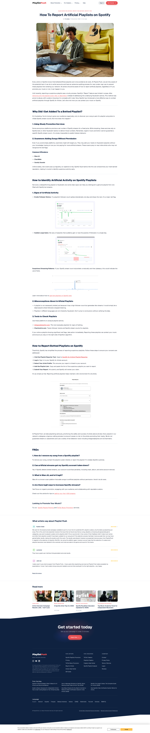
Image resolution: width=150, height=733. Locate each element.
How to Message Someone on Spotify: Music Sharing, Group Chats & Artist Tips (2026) (73, 684)
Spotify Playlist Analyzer (90, 666)
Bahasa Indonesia (62, 701)
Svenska (97, 701)
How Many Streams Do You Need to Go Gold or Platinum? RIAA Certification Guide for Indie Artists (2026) (74, 689)
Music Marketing (59, 603)
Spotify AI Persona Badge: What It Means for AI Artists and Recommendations (44, 684)
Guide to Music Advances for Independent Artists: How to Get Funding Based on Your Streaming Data (45, 688)
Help (84, 3)
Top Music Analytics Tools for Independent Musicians (107, 607)
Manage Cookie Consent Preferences (109, 710)
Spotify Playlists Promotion (73, 657)
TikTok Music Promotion (65, 508)
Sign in (102, 3)
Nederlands (83, 701)
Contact (104, 657)
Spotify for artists (78, 11)
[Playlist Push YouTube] (36, 661)
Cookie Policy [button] (37, 729)
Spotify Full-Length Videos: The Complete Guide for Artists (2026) (103, 684)
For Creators (67, 3)
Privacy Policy (106, 660)
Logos (103, 666)
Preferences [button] (69, 729)
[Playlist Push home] (39, 3)
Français (53, 701)
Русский (90, 701)
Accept (126, 729)
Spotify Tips (88, 11)
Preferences (113, 729)
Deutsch (40, 701)
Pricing (77, 3)
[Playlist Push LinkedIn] (39, 661)
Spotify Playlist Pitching (46, 508)
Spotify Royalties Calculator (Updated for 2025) (85, 607)
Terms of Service (106, 663)
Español (47, 701)
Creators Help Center (89, 663)
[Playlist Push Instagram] (33, 661)
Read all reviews (37, 573)
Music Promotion (55, 3)
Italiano (71, 701)
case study (35, 603)
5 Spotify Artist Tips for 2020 (64, 606)
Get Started (111, 3)
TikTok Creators (88, 657)
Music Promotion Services (38, 657)
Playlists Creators (88, 660)
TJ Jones (67, 19)
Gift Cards (68, 671)
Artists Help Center (71, 669)
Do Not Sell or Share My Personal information (89, 710)
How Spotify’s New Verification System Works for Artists (104, 688)
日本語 (76, 701)
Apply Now (74, 637)
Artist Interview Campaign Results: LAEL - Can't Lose (41, 607)
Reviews (104, 669)
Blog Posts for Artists (65, 11)
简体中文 (103, 701)
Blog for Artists (70, 666)
